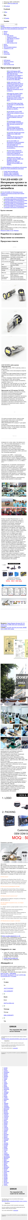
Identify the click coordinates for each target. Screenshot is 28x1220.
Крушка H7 (11, 974)
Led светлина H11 (5, 976)
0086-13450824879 (8, 1015)
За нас (5, 33)
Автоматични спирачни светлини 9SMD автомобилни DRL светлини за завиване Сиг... (15, 128)
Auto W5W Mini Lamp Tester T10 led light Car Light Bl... (15, 108)
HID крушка (10, 40)
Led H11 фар (22, 974)
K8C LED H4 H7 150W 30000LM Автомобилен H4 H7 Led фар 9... (15, 89)
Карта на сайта (4, 973)
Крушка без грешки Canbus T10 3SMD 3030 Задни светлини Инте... (15, 99)
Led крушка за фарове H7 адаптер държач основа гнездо (15, 154)
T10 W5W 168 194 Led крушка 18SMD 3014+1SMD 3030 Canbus (14, 628)
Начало (6, 31)
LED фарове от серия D (13, 38)
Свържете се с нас (8, 48)
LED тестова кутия (12, 42)
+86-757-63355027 (8, 988)
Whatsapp (16, 230)
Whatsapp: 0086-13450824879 (11, 174)
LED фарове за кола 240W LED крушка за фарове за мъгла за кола (15, 117)
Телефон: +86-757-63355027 (11, 172)
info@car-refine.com (13, 3)
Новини (6, 45)
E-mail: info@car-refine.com (11, 171)
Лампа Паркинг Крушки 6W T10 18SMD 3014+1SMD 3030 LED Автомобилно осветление (13, 625)
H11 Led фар (4, 974)
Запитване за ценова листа (8, 970)
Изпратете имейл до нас (7, 230)
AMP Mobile (12, 973)
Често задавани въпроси (10, 47)
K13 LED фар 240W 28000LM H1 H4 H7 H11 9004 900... (15, 78)
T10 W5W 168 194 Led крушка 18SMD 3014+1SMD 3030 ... (15, 137)
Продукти (6, 34)
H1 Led (16, 974)
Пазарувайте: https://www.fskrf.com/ (13, 175)
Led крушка (10, 41)
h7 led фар (13, 976)
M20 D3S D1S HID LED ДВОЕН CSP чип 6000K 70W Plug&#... (14, 163)
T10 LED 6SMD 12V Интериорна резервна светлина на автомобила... (15, 146)
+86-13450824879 (8, 991)
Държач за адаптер (12, 37)
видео (5, 44)
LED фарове (10, 35)
